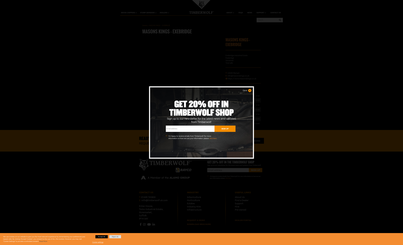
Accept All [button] (101, 237)
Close (246, 90)
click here (213, 138)
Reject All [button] (115, 237)
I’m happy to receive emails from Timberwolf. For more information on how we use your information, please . (192, 137)
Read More (43, 241)
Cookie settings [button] (97, 242)
